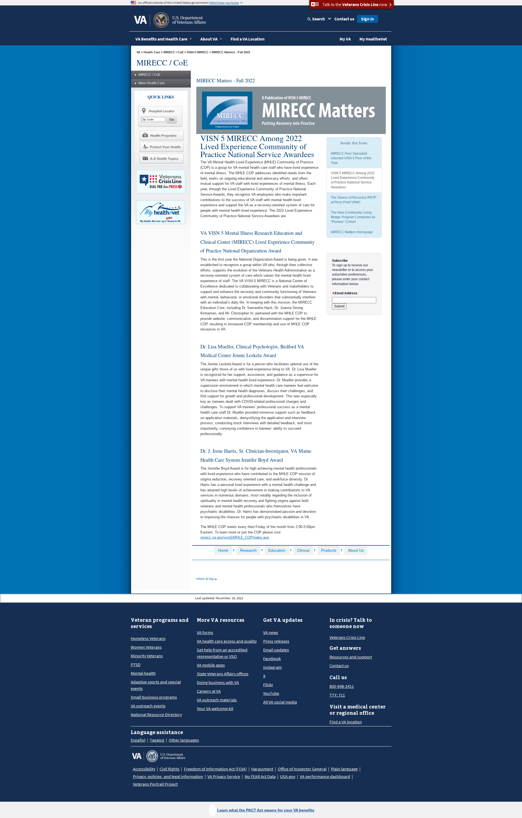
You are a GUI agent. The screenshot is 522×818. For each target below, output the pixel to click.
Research (248, 550)
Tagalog (157, 740)
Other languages (184, 740)
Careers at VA (209, 691)
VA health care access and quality (227, 641)
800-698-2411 (342, 686)
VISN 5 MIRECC (198, 52)
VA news (270, 632)
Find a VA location (346, 722)
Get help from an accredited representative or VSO (222, 653)
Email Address (346, 293)
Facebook (272, 658)
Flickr (268, 684)
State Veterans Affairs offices (222, 673)
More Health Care (151, 83)
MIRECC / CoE (173, 52)
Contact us (344, 18)
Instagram (272, 667)
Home (223, 550)
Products (328, 550)
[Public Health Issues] (161, 147)
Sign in (367, 18)
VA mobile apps (211, 665)
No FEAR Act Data (260, 776)
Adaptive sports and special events (156, 685)
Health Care (152, 52)
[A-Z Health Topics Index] (161, 158)
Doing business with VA (218, 682)
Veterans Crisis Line (347, 637)
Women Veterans (146, 647)
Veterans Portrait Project (155, 784)
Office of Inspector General (302, 769)
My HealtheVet (373, 39)
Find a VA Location (248, 39)
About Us (356, 550)
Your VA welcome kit (215, 708)
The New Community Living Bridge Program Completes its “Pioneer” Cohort (353, 217)
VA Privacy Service (223, 776)
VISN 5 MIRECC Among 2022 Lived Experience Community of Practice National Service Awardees (353, 180)
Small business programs (154, 697)
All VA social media (280, 702)
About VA (208, 39)
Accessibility (144, 769)
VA (138, 52)
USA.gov (287, 776)
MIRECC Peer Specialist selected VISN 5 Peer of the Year (351, 158)
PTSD (136, 664)
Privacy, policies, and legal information (168, 776)
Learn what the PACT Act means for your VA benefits (265, 810)
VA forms (205, 632)
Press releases (276, 641)
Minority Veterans (147, 655)
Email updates (276, 649)
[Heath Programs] (161, 135)
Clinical (303, 550)
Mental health (143, 673)
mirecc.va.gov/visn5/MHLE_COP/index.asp (234, 537)
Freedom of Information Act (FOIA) (215, 769)
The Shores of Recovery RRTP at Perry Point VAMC (353, 200)
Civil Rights (169, 769)
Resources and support (351, 657)
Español (138, 740)
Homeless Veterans (148, 638)
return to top (205, 579)
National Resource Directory (156, 714)
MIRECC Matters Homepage (352, 232)
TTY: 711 (337, 695)
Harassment (262, 769)
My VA (345, 39)
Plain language (344, 769)
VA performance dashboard (325, 776)
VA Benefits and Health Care (161, 39)
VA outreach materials (217, 700)
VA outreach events (148, 705)
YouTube (271, 693)
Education (276, 550)
